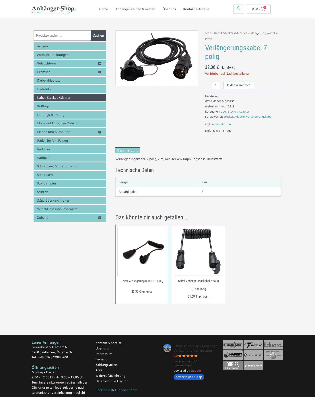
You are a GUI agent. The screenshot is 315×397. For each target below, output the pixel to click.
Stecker (228, 116)
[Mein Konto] (238, 8)
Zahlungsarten (106, 365)
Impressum (104, 354)
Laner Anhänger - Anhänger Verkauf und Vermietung (195, 348)
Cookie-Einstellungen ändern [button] (117, 390)
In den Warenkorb (238, 85)
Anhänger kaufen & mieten (135, 9)
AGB (99, 370)
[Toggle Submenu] (100, 63)
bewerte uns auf (187, 377)
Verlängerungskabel (259, 116)
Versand (102, 359)
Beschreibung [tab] (128, 150)
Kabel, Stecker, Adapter (229, 33)
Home (103, 9)
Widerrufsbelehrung (110, 376)
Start (208, 33)
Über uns (169, 9)
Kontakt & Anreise (196, 9)
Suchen (98, 35)
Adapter (239, 116)
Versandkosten (221, 124)
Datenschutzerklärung (112, 381)
